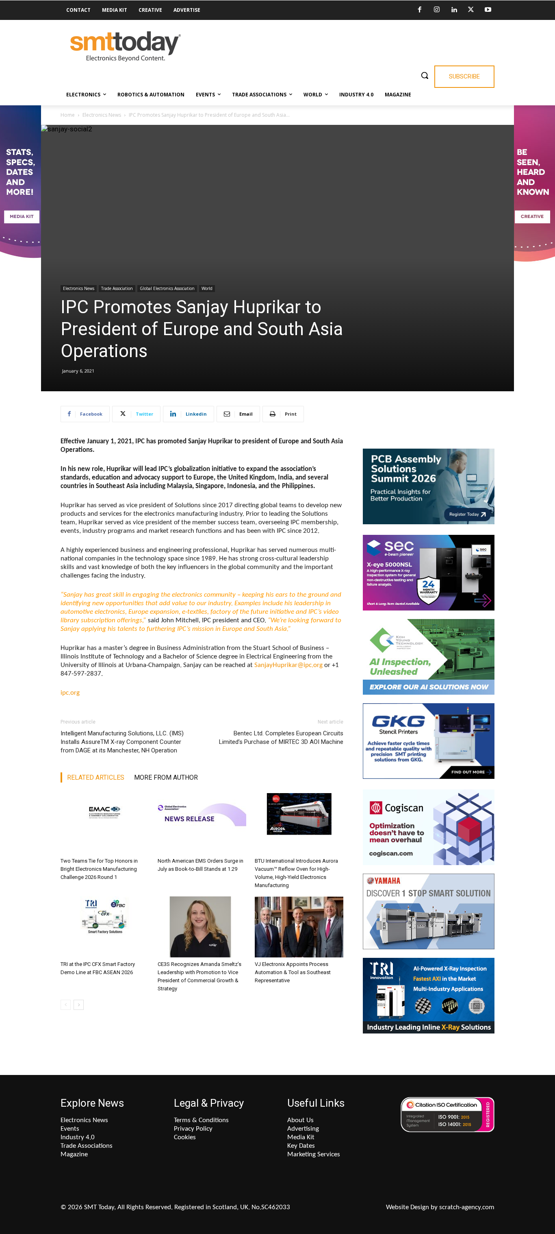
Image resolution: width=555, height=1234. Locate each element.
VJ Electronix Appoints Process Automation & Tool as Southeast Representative (293, 972)
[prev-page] (66, 1005)
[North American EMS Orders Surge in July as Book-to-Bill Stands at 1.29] (202, 823)
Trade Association (117, 288)
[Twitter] (470, 10)
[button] (424, 75)
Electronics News (101, 114)
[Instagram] (436, 10)
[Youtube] (487, 10)
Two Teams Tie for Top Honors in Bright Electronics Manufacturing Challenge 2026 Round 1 (99, 869)
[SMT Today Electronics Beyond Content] (126, 46)
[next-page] (79, 1005)
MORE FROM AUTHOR (166, 777)
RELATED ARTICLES (95, 777)
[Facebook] (419, 10)
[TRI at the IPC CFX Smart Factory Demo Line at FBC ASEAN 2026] (105, 926)
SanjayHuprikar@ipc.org (288, 665)
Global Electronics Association (167, 288)
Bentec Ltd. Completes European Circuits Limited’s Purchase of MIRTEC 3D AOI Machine (281, 738)
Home (68, 114)
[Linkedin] (453, 10)
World (207, 288)
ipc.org (70, 692)
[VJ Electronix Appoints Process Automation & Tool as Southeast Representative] (299, 926)
